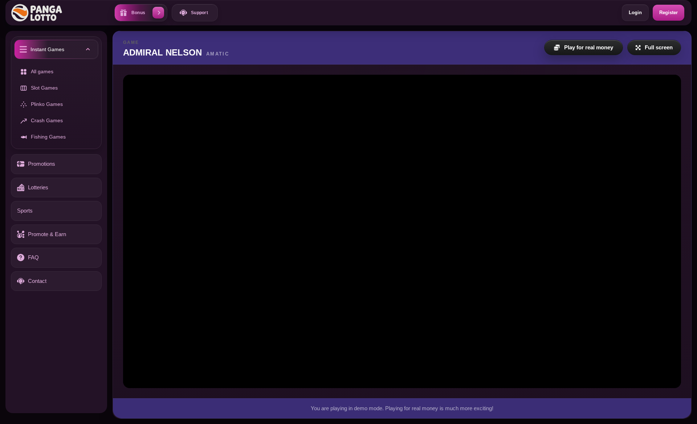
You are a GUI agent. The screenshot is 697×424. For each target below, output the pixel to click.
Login (635, 12)
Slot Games (44, 88)
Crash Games (47, 120)
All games (42, 71)
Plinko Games (47, 104)
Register (668, 12)
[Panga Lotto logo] (40, 12)
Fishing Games (48, 137)
